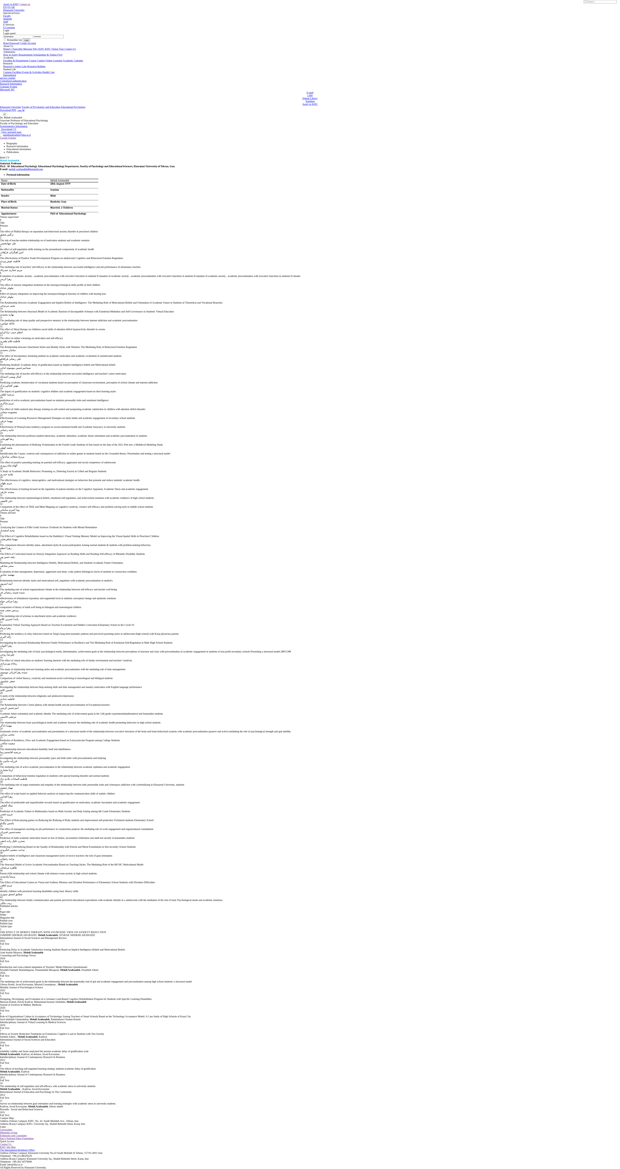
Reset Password (11, 43)
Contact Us (70, 49)
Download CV (8, 129)
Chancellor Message (22, 49)
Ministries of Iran (8, 1132)
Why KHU (39, 49)
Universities (6, 1129)
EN (5, 7)
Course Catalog (37, 60)
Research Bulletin (36, 66)
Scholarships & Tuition (45, 54)
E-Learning (9, 27)
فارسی (21, 110)
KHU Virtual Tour (54, 49)
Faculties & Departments (16, 60)
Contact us (24, 4)
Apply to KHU (11, 4)
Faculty (7, 16)
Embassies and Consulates (13, 1135)
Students (7, 18)
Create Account (28, 43)
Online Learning (54, 60)
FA (8, 7)
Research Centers (12, 66)
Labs (24, 66)
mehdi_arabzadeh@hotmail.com (26, 169)
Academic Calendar (73, 60)
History (7, 49)
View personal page (10, 132)
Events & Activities (32, 72)
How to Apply (11, 54)
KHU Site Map (8, 1147)
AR (13, 7)
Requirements (26, 54)
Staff (5, 21)
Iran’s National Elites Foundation (17, 1138)
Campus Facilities (12, 72)
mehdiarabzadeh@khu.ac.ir (17, 135)
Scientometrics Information (13, 126)
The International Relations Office (17, 1150)
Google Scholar (8, 138)
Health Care (48, 72)
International (9, 75)
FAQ (59, 54)
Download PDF (8, 110)
